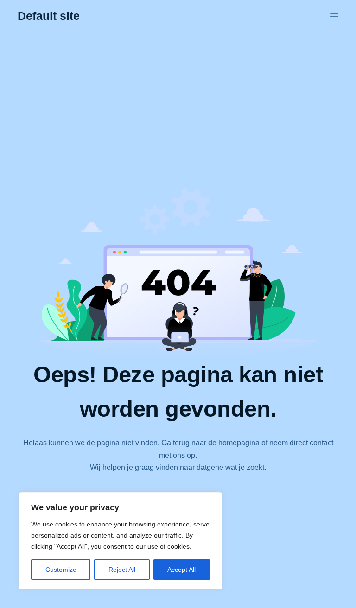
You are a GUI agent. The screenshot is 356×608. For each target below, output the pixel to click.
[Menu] (334, 16)
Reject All (121, 569)
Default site (49, 15)
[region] (120, 540)
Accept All (181, 569)
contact (321, 443)
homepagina (239, 443)
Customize (60, 569)
